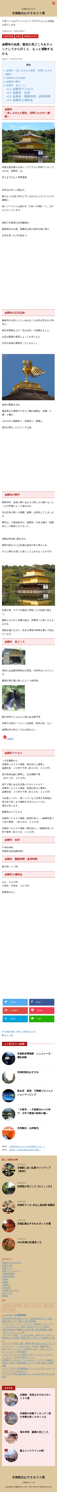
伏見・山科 (30, 1305)
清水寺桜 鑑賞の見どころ (34, 1432)
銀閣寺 (10, 739)
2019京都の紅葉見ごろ (29, 1242)
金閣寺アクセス (20, 89)
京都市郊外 (7, 1305)
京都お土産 (7, 1265)
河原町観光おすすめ (28, 1072)
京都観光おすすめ (29, 1032)
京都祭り (6, 1285)
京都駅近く (19, 1305)
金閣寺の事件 (11, 81)
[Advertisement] (28, 274)
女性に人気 (7, 1293)
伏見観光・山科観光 (28, 1128)
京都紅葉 (6, 1288)
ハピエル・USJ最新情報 (15, 1315)
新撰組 (5, 1296)
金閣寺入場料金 (20, 100)
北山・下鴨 (8, 1035)
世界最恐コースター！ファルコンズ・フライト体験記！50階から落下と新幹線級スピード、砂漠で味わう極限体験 (28, 1363)
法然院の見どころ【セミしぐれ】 (35, 1186)
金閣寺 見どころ (14, 85)
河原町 (12, 1310)
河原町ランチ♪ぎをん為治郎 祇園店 (36, 1205)
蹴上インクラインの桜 (32, 1450)
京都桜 (5, 1282)
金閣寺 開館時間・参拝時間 (29, 96)
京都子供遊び (8, 1276)
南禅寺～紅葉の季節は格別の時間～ (25, 1150)
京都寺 (18, 1032)
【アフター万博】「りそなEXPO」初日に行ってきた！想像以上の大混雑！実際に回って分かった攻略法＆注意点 (28, 1338)
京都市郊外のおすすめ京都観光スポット (27, 1146)
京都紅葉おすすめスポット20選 (34, 1223)
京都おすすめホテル (11, 1263)
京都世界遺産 (9, 1032)
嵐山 (51, 1305)
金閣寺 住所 (18, 92)
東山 (5, 1310)
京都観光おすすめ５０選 (28, 13)
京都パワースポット (11, 1271)
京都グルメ (7, 1268)
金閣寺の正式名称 (14, 78)
